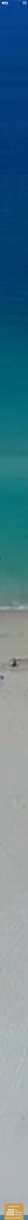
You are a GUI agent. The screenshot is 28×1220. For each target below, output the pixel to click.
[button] (24, 3)
